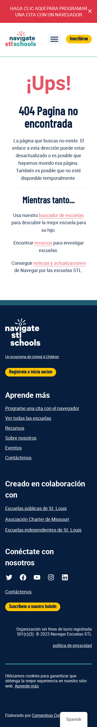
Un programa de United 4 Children (32, 356)
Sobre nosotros (20, 438)
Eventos (13, 448)
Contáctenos (18, 457)
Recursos (14, 428)
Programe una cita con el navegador (42, 408)
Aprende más (27, 686)
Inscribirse (79, 38)
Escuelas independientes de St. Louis (43, 530)
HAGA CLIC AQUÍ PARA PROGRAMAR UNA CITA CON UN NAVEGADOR (48, 11)
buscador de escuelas (61, 215)
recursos (43, 243)
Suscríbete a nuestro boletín (32, 606)
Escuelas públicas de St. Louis (36, 508)
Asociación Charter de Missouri (37, 519)
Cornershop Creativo (50, 715)
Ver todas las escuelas (28, 418)
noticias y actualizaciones (59, 263)
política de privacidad (72, 645)
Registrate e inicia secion (30, 371)
